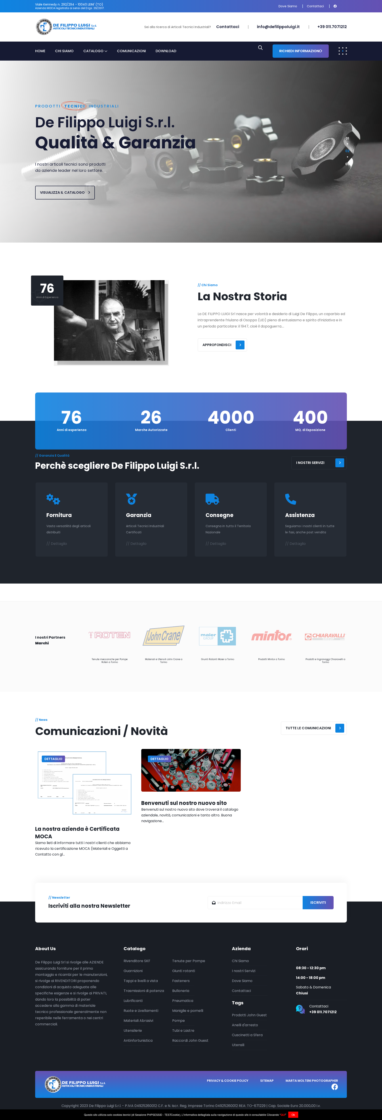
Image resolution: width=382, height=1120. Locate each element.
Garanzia (138, 515)
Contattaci (315, 6)
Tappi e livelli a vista (141, 980)
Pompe (178, 1020)
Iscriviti (318, 902)
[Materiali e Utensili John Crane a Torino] (109, 635)
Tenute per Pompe (188, 960)
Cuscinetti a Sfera (247, 1035)
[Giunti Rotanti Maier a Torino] (163, 635)
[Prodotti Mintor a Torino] (217, 635)
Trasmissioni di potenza (144, 990)
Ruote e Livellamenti (141, 1010)
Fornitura (59, 515)
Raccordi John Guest (190, 1040)
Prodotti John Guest (249, 1015)
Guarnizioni (133, 970)
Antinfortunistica (138, 1040)
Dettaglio (53, 759)
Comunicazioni (131, 51)
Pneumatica (182, 1000)
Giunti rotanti (183, 970)
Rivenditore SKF (137, 960)
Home (40, 51)
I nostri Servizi (243, 970)
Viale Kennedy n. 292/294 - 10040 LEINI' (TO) (69, 4)
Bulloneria (180, 990)
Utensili (238, 1044)
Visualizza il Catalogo (63, 192)
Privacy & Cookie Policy (227, 1080)
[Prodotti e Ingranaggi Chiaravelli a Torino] (271, 635)
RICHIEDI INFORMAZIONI (299, 51)
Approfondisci (216, 344)
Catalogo (93, 51)
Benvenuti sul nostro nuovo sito (184, 803)
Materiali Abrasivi (138, 1020)
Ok (293, 1114)
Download (166, 51)
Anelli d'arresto (245, 1025)
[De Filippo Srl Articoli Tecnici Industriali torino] (66, 26)
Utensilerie (133, 1030)
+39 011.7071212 (332, 26)
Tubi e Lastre (183, 1030)
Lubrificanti (133, 1000)
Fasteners (181, 980)
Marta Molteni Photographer (312, 1080)
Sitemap (267, 1080)
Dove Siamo (288, 6)
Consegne (219, 515)
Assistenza (300, 515)
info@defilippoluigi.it (278, 26)
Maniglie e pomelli (187, 1010)
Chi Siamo (64, 51)
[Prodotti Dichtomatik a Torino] (325, 635)
